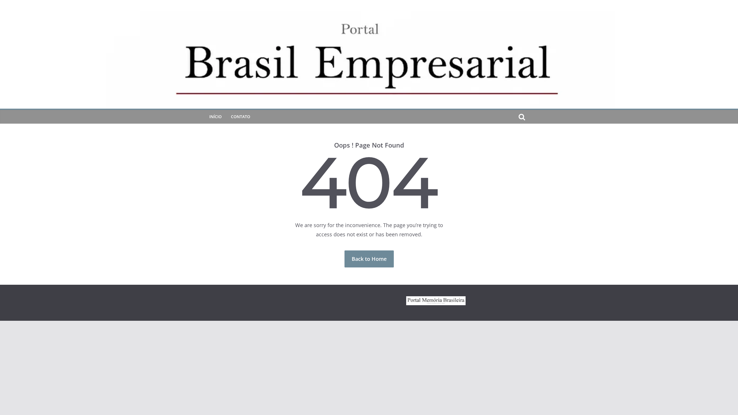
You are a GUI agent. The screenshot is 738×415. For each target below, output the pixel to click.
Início (215, 116)
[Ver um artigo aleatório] (531, 117)
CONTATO (240, 116)
